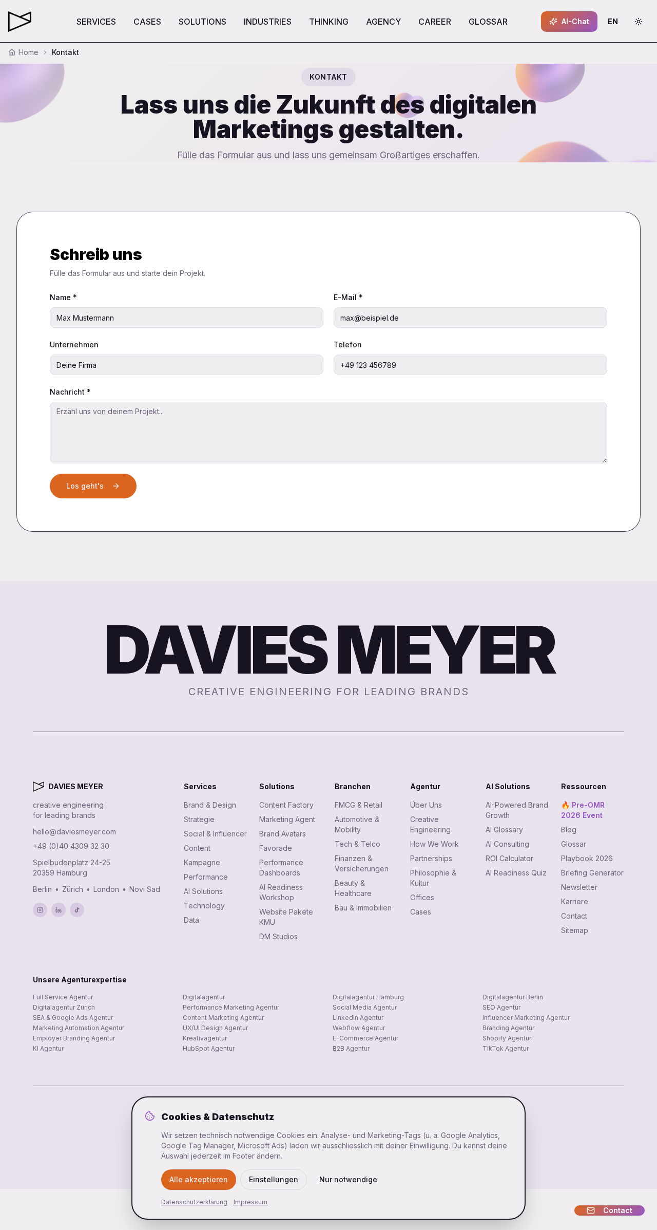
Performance (206, 876)
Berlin (42, 889)
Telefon (348, 344)
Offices (422, 897)
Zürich (72, 889)
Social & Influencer (215, 833)
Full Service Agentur (63, 997)
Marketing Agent (287, 819)
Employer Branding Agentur (74, 1038)
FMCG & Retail (358, 804)
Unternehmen (74, 344)
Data (191, 920)
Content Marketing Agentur (223, 1017)
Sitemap (574, 930)
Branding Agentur (508, 1028)
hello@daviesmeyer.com (74, 831)
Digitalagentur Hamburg (368, 997)
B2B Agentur (351, 1048)
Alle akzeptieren (198, 1179)
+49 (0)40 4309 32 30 (71, 846)
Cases (420, 911)
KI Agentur (48, 1048)
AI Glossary (504, 829)
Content (197, 848)
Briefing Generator (592, 872)
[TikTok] (77, 910)
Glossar (573, 844)
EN (616, 24)
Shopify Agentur (506, 1038)
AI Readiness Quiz (516, 872)
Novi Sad (144, 889)
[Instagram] (40, 910)
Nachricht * (70, 391)
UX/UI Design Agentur (215, 1028)
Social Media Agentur (365, 1007)
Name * (63, 297)
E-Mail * (348, 297)
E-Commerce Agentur (365, 1038)
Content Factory (286, 804)
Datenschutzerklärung (194, 1202)
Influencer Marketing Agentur (526, 1017)
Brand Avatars (282, 833)
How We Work (434, 844)
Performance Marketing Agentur (231, 1007)
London (106, 889)
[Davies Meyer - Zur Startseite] (38, 786)
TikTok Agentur (505, 1048)
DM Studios (278, 936)
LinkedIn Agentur (358, 1017)
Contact (574, 915)
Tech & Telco (357, 844)
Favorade (275, 848)
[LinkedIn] (58, 910)
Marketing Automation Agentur (78, 1028)
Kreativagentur (205, 1038)
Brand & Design (210, 804)
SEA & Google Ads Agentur (73, 1017)
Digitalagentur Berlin (512, 997)
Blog (568, 829)
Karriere (574, 901)
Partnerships (431, 858)
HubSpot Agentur (209, 1048)
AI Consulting (507, 844)
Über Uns (426, 804)
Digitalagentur (204, 997)
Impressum (250, 1202)
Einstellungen (273, 1179)
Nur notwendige (348, 1179)
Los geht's (85, 485)
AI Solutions (203, 891)
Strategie (199, 819)
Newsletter (579, 887)
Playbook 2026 (587, 858)
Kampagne (202, 862)
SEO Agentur (501, 1007)
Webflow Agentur (359, 1028)
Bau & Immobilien (363, 907)
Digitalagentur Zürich (64, 1007)
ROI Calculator (509, 858)
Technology (204, 905)
